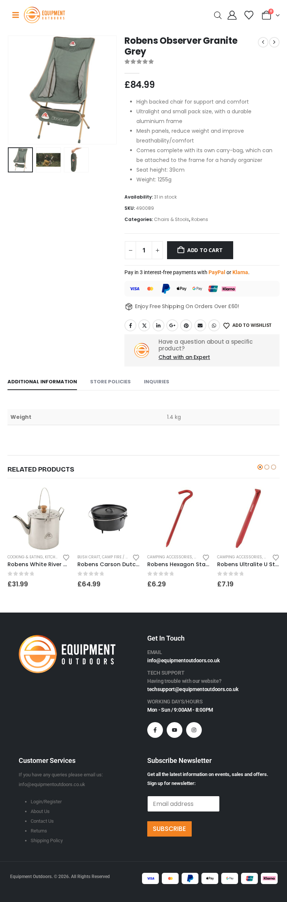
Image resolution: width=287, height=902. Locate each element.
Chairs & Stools (171, 219)
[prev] (263, 42)
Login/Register (46, 801)
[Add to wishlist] (66, 557)
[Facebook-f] (155, 730)
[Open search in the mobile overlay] (218, 15)
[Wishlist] (248, 15)
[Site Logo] (44, 15)
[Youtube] (174, 730)
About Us (40, 811)
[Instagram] (194, 730)
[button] (16, 90)
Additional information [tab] (42, 381)
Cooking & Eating (25, 557)
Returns (39, 831)
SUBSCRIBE (169, 828)
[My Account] (232, 15)
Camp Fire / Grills (120, 557)
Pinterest (186, 325)
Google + (172, 325)
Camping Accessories (169, 557)
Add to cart (205, 250)
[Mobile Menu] (15, 15)
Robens (199, 219)
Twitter (144, 325)
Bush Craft (88, 557)
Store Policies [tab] (110, 381)
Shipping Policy (47, 840)
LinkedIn (158, 325)
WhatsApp (214, 325)
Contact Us (42, 821)
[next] (274, 42)
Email (200, 325)
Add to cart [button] (57, 499)
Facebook (130, 325)
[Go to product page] (38, 518)
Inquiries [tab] (156, 381)
